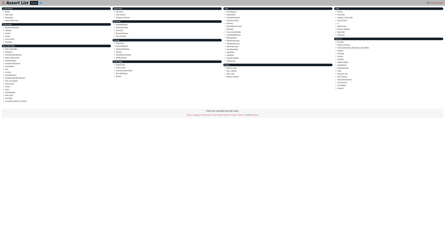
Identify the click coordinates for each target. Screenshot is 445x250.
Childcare (8, 30)
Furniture (8, 72)
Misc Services (342, 76)
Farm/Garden (9, 66)
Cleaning (340, 50)
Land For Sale (120, 67)
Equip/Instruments (122, 27)
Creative (340, 56)
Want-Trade (9, 95)
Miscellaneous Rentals (123, 55)
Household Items (10, 75)
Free (6, 69)
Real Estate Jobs (232, 46)
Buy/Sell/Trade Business (13, 55)
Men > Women (232, 71)
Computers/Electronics (12, 63)
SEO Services (342, 82)
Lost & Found (9, 39)
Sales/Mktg (230, 52)
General (7, 33)
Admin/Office (231, 14)
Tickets (7, 86)
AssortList (254, 115)
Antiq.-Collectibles (11, 49)
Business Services (343, 45)
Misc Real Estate (121, 73)
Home (189, 115)
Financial (340, 59)
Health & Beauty (342, 62)
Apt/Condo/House (122, 46)
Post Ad (34, 3)
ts (338, 23)
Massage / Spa (342, 74)
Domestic (230, 23)
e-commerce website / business (15, 101)
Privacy (233, 115)
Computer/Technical (233, 17)
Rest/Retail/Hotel (232, 49)
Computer (340, 53)
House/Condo (120, 65)
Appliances (9, 52)
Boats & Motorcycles (12, 57)
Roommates (120, 43)
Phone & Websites (343, 29)
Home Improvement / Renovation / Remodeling (353, 47)
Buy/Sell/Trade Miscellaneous (15, 78)
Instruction (119, 30)
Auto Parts (119, 11)
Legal (339, 71)
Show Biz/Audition (233, 58)
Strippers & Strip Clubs (345, 17)
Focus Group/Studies (234, 32)
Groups (7, 36)
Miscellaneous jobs (233, 43)
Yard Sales (8, 98)
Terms (240, 115)
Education (230, 29)
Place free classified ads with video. (222, 111)
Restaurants (9, 17)
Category (197, 115)
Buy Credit (217, 115)
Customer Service (233, 20)
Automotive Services (123, 17)
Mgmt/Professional (233, 40)
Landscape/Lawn (343, 68)
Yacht (7, 89)
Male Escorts (341, 26)
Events (7, 11)
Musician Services (122, 33)
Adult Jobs (341, 32)
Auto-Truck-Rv (121, 14)
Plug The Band (121, 36)
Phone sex (341, 35)
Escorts (340, 11)
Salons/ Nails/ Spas (11, 20)
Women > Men (232, 68)
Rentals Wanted (121, 57)
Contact (226, 115)
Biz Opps (340, 42)
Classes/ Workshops (12, 27)
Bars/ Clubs (9, 14)
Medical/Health (232, 38)
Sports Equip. (9, 83)
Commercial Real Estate (124, 70)
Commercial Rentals (122, 49)
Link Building (341, 85)
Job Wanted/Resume (234, 35)
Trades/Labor (231, 61)
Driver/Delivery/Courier (234, 26)
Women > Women (233, 76)
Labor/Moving (341, 65)
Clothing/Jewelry (10, 60)
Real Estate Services (344, 79)
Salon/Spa (230, 55)
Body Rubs (341, 14)
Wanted (118, 76)
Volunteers (8, 42)
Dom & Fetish (342, 20)
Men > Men (230, 74)
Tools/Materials (10, 92)
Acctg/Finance (231, 11)
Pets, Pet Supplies (11, 81)
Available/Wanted (122, 24)
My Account (206, 115)
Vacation (119, 52)
